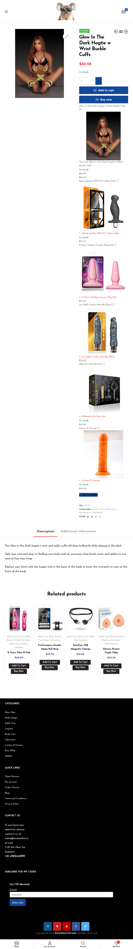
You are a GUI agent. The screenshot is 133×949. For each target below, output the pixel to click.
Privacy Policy (12, 804)
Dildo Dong (14, 644)
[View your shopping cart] (123, 11)
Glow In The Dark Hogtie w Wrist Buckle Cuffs (102, 106)
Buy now (106, 99)
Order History (12, 787)
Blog (7, 793)
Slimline (24, 644)
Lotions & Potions (14, 745)
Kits (114, 509)
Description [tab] (45, 531)
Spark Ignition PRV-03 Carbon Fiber (97, 181)
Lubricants (10, 740)
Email (13, 890)
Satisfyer (83, 640)
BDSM (108, 509)
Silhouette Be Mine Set (90, 364)
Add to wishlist (90, 494)
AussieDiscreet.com (65, 933)
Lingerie (9, 729)
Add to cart (106, 90)
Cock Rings (43, 640)
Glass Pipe (10, 712)
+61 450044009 (15, 856)
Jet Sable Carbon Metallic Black (95, 305)
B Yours (21, 637)
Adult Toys (98, 509)
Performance (55, 640)
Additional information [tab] (78, 531)
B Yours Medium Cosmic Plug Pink (96, 245)
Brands (10, 640)
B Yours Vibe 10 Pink (19, 652)
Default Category (22, 640)
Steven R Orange (88, 428)
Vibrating (19, 648)
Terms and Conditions (16, 798)
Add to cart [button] (19, 666)
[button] (66, 36)
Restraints (85, 513)
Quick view (23, 620)
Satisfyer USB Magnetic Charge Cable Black (80, 647)
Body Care (10, 734)
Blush (28, 637)
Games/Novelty (111, 644)
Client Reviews (12, 776)
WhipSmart (97, 513)
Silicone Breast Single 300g (111, 651)
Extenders (115, 640)
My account (11, 782)
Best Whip (10, 750)
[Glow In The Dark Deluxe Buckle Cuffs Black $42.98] (116, 31)
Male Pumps (11, 718)
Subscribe (18, 902)
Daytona (106, 640)
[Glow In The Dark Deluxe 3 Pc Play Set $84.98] (126, 31)
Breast (120, 637)
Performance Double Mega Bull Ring (49, 647)
